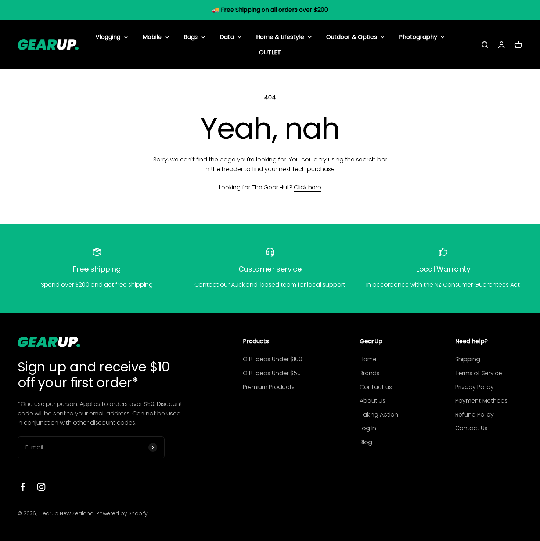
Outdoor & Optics (351, 37)
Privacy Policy (474, 387)
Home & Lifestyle (280, 37)
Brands (369, 373)
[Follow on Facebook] (23, 487)
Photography (418, 37)
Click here (307, 187)
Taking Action (379, 414)
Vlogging (108, 37)
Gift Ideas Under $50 (272, 373)
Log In (368, 428)
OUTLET (270, 52)
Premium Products (269, 387)
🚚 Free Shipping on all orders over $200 (270, 10)
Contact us (376, 387)
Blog (366, 442)
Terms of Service (478, 373)
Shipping (467, 359)
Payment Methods (481, 400)
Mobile (152, 37)
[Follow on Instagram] (41, 487)
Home (368, 359)
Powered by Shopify (122, 513)
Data (227, 37)
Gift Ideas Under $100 (272, 359)
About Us (372, 400)
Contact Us (471, 428)
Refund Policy (474, 414)
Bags (191, 37)
